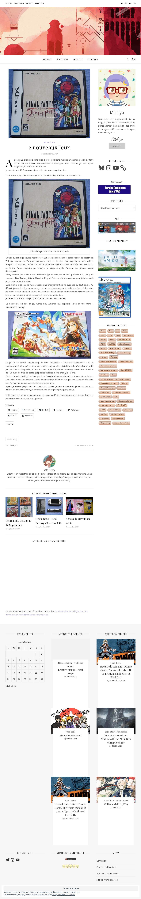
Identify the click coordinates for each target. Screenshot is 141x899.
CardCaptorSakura (107, 405)
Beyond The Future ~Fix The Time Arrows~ (115, 379)
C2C (116, 396)
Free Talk (70, 731)
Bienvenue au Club (109, 383)
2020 (67, 800)
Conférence (105, 418)
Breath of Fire (105, 396)
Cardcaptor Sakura (125, 401)
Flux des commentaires (108, 873)
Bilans (124, 383)
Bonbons (121, 388)
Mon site (117, 146)
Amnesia (127, 348)
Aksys (103, 348)
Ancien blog (12, 439)
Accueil (9, 3)
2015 (118, 335)
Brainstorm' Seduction (121, 392)
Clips (103, 410)
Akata (112, 344)
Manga (61, 663)
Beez (113, 375)
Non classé (121, 731)
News (73, 800)
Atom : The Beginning (108, 366)
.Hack (103, 331)
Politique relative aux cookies (63, 894)
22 (36, 672)
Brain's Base (105, 392)
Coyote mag (105, 423)
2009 (102, 335)
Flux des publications (106, 867)
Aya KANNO (126, 370)
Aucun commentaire (84, 445)
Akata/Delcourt (124, 344)
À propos (19, 3)
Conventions (118, 418)
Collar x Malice (114, 410)
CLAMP (122, 405)
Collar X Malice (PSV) (116, 804)
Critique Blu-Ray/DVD (121, 423)
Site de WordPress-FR (107, 879)
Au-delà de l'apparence (108, 370)
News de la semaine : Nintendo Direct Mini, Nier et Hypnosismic (116, 739)
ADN (103, 344)
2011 (110, 335)
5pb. (110, 331)
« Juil (8, 686)
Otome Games (121, 800)
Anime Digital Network (108, 361)
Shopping (49, 142)
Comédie (104, 414)
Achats (103, 339)
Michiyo (29, 3)
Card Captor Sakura (107, 401)
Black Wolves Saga (107, 388)
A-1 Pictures (128, 335)
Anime (114, 357)
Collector (127, 410)
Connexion (101, 860)
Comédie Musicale (117, 414)
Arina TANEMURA (126, 361)
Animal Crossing (124, 353)
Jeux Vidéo (109, 800)
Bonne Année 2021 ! (70, 735)
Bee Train (104, 375)
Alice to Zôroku (115, 348)
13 (117, 331)
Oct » (13, 686)
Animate (103, 357)
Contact (39, 3)
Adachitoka (124, 339)
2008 (124, 331)
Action (112, 339)
